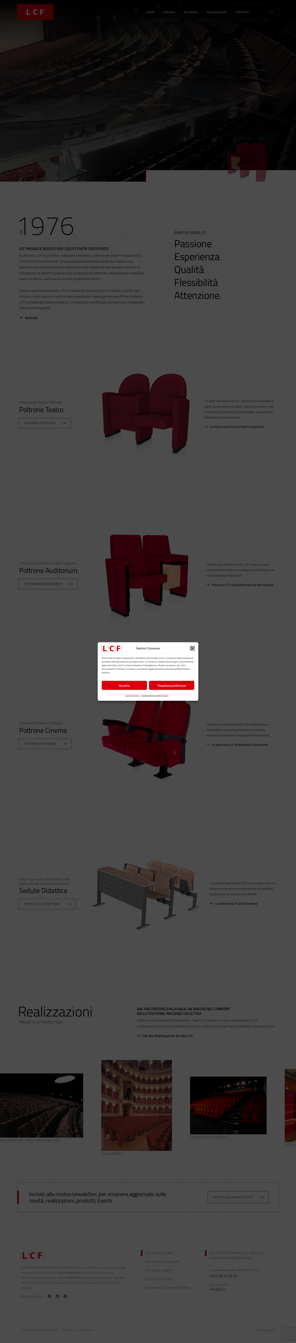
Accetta (124, 685)
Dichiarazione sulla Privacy (155, 695)
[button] (192, 648)
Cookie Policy (132, 695)
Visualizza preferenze (171, 685)
